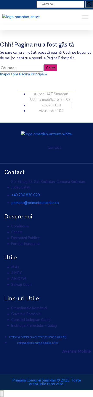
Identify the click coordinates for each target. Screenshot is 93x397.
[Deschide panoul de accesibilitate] (1, 393)
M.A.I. (15, 267)
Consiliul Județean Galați (31, 320)
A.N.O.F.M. (19, 279)
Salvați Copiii (21, 284)
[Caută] (89, 4)
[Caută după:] (21, 68)
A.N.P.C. (17, 273)
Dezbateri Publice (25, 238)
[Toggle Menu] (85, 17)
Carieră (16, 232)
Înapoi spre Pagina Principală (23, 74)
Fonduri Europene (25, 243)
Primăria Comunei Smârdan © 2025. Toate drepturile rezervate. (46, 382)
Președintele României (29, 308)
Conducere (20, 226)
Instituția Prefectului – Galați (34, 325)
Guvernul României (26, 314)
